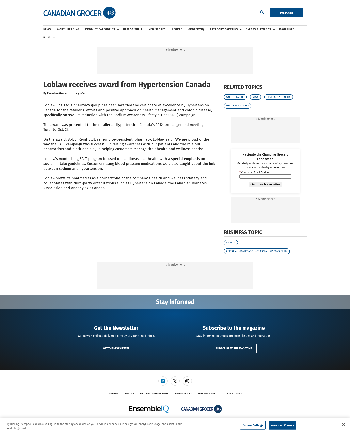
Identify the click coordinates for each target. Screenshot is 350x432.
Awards (231, 242)
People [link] (177, 29)
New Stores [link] (157, 29)
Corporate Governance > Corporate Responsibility (256, 251)
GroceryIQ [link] (196, 29)
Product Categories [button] (100, 29)
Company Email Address (255, 172)
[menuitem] (50, 29)
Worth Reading (235, 97)
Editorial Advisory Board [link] (154, 393)
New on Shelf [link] (133, 29)
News (255, 97)
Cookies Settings (232, 394)
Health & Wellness (237, 105)
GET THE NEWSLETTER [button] (116, 348)
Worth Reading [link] (68, 29)
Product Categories (279, 97)
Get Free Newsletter (265, 184)
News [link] (47, 29)
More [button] (47, 37)
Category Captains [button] (224, 29)
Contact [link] (129, 393)
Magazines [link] (287, 29)
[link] (163, 381)
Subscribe (286, 12)
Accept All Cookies (282, 425)
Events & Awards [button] (258, 29)
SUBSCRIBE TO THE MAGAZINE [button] (234, 348)
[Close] (343, 424)
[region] (175, 425)
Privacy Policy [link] (183, 393)
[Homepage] (79, 13)
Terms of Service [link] (207, 393)
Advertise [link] (113, 393)
